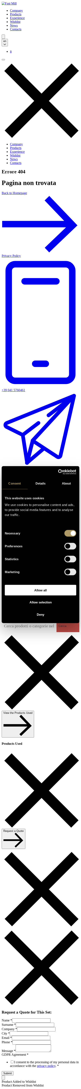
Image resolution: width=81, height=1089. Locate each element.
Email (7, 1038)
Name (7, 1020)
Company (16, 10)
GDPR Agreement (15, 1054)
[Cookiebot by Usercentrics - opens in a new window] (58, 472)
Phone (7, 1042)
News (14, 25)
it (11, 51)
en (4, 41)
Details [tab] (41, 483)
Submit (7, 1073)
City (6, 1033)
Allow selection (40, 602)
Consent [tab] (14, 483)
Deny (40, 614)
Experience (17, 18)
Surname (9, 1024)
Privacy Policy (11, 256)
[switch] (70, 546)
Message (9, 1051)
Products (15, 14)
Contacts (15, 29)
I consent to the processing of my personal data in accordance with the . (44, 1064)
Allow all (40, 590)
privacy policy (46, 1066)
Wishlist (15, 21)
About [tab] (66, 483)
